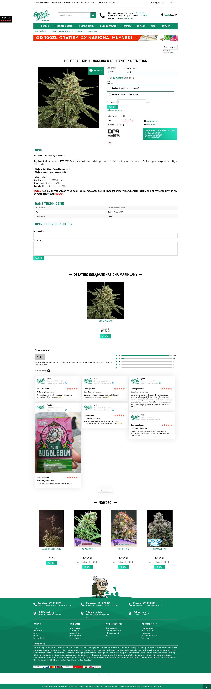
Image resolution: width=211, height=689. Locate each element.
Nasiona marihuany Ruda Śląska (82, 660)
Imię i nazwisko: (39, 231)
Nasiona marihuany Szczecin (163, 655)
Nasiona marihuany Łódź (92, 650)
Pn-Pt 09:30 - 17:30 (106, 3)
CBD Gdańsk (75, 648)
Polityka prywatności (76, 638)
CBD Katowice (122, 648)
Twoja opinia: (38, 240)
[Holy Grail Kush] (68, 97)
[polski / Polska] (163, 2)
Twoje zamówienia (75, 628)
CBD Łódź (103, 648)
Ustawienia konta (74, 631)
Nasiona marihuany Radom (125, 655)
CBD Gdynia (131, 648)
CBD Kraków (58, 648)
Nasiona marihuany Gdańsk (127, 650)
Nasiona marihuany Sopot (154, 653)
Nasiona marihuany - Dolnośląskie (88, 655)
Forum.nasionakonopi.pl (149, 635)
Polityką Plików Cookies (92, 686)
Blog (107, 635)
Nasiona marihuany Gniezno (136, 653)
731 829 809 (129, 18)
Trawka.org (145, 638)
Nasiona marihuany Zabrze (149, 657)
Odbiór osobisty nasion (113, 633)
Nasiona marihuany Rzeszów (144, 655)
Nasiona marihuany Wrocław (56, 650)
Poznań (147, 137)
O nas (35, 628)
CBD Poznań (150, 648)
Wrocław (148, 133)
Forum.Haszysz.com (148, 631)
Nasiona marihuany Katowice (166, 650)
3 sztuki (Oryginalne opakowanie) (125, 88)
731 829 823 (144, 16)
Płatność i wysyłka (111, 628)
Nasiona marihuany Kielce (80, 657)
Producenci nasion (39, 638)
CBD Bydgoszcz (94, 648)
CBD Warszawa (38, 648)
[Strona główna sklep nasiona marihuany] (41, 15)
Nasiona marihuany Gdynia (61, 653)
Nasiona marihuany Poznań (109, 650)
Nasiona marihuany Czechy (51, 655)
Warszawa (148, 135)
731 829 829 (140, 13)
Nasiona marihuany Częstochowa (80, 653)
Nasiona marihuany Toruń (115, 657)
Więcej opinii (106, 491)
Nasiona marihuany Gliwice (97, 657)
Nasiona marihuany (147, 628)
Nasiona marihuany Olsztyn (62, 657)
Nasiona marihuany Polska (163, 648)
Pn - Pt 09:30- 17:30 (47, 3)
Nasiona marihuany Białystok (42, 653)
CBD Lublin (66, 648)
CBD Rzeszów (112, 648)
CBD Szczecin (84, 648)
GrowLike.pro (146, 633)
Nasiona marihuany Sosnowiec (43, 657)
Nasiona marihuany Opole (63, 660)
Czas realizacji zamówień (113, 631)
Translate (171, 53)
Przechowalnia (74, 633)
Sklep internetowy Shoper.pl (105, 675)
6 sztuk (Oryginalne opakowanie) (125, 95)
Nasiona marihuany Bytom (118, 653)
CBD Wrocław (48, 648)
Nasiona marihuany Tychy (131, 657)
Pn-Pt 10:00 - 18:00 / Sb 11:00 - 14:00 (79, 3)
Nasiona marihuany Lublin (108, 655)
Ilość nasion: (109, 82)
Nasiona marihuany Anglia (68, 655)
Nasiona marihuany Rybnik (46, 660)
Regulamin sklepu (75, 635)
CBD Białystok (140, 648)
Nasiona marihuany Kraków (75, 650)
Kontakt (35, 633)
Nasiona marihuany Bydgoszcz (146, 650)
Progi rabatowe (38, 631)
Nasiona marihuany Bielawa (100, 653)
